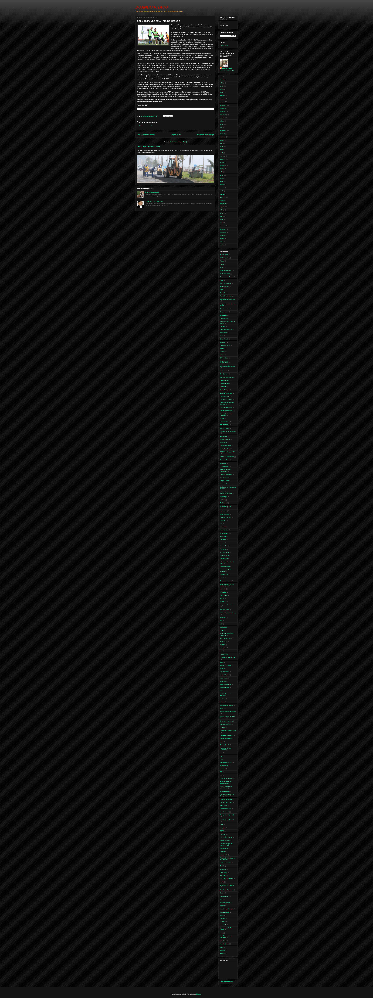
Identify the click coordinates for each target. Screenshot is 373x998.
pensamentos (224, 765)
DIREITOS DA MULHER (227, 452)
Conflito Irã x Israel (226, 407)
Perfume (222, 769)
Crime (222, 418)
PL (221, 775)
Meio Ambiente (224, 687)
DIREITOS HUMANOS (227, 457)
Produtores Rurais (225, 808)
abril (221, 92)
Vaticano (222, 921)
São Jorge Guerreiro (226, 878)
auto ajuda (223, 315)
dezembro (223, 105)
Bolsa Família (224, 339)
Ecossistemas (224, 466)
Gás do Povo (224, 558)
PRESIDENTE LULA (226, 802)
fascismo (222, 520)
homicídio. (223, 592)
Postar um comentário (146, 126)
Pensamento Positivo (226, 762)
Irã (221, 624)
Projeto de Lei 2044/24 (227, 820)
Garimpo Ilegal (224, 555)
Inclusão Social (224, 609)
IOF (221, 621)
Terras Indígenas (225, 902)
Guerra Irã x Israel (225, 581)
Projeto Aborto (224, 812)
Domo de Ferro (224, 460)
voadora (222, 950)
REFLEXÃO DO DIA (226, 837)
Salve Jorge (223, 872)
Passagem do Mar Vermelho (225, 748)
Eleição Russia (224, 480)
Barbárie (222, 326)
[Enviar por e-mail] (164, 116)
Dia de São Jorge (225, 445)
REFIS (222, 831)
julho (221, 83)
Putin (221, 824)
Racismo (222, 828)
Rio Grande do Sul (225, 863)
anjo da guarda (224, 286)
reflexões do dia (225, 840)
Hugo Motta (223, 595)
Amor (221, 280)
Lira (221, 651)
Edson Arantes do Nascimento (225, 470)
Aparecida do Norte (226, 296)
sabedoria (223, 869)
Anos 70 (222, 293)
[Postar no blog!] (166, 116)
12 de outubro (224, 258)
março (222, 95)
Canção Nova (224, 374)
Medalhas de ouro (225, 684)
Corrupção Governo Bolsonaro (226, 414)
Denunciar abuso (226, 982)
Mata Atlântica (224, 675)
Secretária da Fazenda (227, 885)
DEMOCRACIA (224, 425)
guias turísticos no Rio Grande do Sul (227, 585)
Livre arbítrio (224, 654)
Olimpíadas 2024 (225, 724)
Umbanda (223, 918)
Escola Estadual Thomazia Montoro (226, 492)
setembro (223, 114)
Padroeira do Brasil (226, 738)
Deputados (223, 436)
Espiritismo (223, 503)
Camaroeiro (223, 371)
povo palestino (224, 791)
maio (221, 89)
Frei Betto (223, 549)
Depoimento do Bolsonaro (228, 431)
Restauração (224, 855)
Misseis (222, 699)
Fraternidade (224, 546)
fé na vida (223, 527)
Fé (221, 523)
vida (221, 947)
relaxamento (224, 848)
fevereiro (222, 99)
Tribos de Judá (224, 912)
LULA (221, 662)
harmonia (223, 589)
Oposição (223, 727)
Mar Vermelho (224, 671)
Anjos (221, 289)
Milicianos (223, 691)
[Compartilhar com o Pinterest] (172, 116)
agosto (222, 80)
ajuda (221, 267)
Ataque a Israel (224, 309)
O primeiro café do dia (152, 192)
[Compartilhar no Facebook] (170, 116)
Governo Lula (224, 574)
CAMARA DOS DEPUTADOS (224, 362)
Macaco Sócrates (225, 665)
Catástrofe (223, 386)
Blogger (198, 994)
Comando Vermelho (226, 399)
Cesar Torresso (224, 390)
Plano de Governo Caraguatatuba (225, 782)
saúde (222, 882)
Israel (221, 630)
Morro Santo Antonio (226, 705)
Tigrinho (222, 905)
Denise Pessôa (224, 428)
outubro (222, 111)
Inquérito (222, 617)
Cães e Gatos (224, 358)
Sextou (222, 893)
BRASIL (222, 348)
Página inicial (176, 135)
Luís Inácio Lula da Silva (227, 657)
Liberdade (223, 648)
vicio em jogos (224, 944)
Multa (221, 708)
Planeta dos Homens (226, 778)
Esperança (223, 496)
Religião (222, 851)
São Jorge (223, 875)
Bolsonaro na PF (225, 345)
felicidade (223, 536)
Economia (223, 463)
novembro (223, 108)
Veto (221, 933)
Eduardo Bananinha (226, 474)
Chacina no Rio (224, 396)
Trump (222, 915)
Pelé (221, 759)
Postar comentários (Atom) (178, 142)
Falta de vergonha (225, 517)
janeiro (222, 102)
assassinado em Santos (227, 299)
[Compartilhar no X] (168, 116)
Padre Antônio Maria (226, 735)
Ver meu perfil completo (227, 71)
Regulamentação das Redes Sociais (226, 844)
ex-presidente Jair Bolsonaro (225, 507)
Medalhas (223, 681)
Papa (221, 742)
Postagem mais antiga (205, 135)
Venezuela (223, 925)
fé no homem (224, 530)
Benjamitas (223, 332)
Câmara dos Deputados (227, 366)
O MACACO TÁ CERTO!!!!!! (154, 201)
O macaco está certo (226, 721)
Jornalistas (223, 641)
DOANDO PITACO (151, 7)
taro (221, 899)
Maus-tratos (223, 678)
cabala (222, 355)
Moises (222, 702)
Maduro (222, 668)
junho (221, 86)
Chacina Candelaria (226, 393)
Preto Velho (223, 805)
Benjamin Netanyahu (226, 329)
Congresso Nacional (226, 410)
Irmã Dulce (223, 627)
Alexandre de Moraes (226, 277)
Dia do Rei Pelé (225, 449)
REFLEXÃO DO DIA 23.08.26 (148, 147)
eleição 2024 (224, 477)
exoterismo (223, 511)
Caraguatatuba (224, 380)
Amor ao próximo (225, 283)
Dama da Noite (224, 422)
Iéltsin (222, 598)
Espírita (222, 500)
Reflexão (222, 834)
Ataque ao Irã (224, 312)
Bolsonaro (223, 342)
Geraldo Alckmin (225, 566)
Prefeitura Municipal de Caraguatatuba (227, 795)
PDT (221, 756)
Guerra (222, 577)
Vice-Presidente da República (226, 936)
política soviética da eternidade (226, 787)
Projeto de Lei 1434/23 (227, 815)
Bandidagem (224, 318)
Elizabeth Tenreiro (225, 484)
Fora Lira (223, 539)
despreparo (223, 442)
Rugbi (222, 866)
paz (221, 753)
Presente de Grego (226, 799)
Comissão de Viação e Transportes (227, 403)
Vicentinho (223, 941)
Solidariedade (224, 896)
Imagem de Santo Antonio (228, 605)
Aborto (222, 264)
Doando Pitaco (227, 68)
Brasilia (222, 351)
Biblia (221, 336)
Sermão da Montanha (226, 890)
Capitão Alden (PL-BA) (227, 377)
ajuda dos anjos (225, 273)
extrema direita (224, 514)
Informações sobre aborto (228, 613)
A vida (222, 261)
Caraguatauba (224, 383)
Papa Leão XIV (224, 745)
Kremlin (222, 644)
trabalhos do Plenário (226, 909)
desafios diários (225, 439)
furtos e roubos (224, 552)
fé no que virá (224, 533)
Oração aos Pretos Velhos (228, 730)
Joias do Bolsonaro (226, 638)
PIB (221, 772)
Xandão (222, 953)
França (222, 543)
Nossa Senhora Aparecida (228, 711)
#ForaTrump (224, 254)
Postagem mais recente (146, 135)
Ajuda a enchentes (225, 270)
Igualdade (223, 601)
